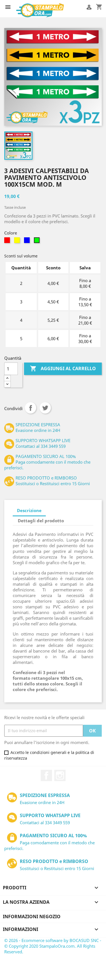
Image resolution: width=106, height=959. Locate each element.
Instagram (60, 775)
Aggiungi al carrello (63, 368)
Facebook (46, 775)
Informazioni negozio (31, 916)
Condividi (30, 408)
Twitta (45, 408)
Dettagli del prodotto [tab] (41, 520)
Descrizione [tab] (29, 510)
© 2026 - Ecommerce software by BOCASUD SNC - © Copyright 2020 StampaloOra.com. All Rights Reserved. (52, 945)
